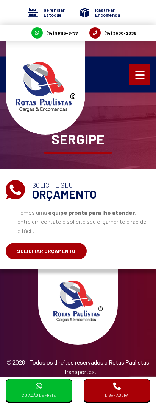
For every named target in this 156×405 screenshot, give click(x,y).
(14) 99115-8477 (62, 33)
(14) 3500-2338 (120, 33)
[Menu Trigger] (139, 74)
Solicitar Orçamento (46, 251)
